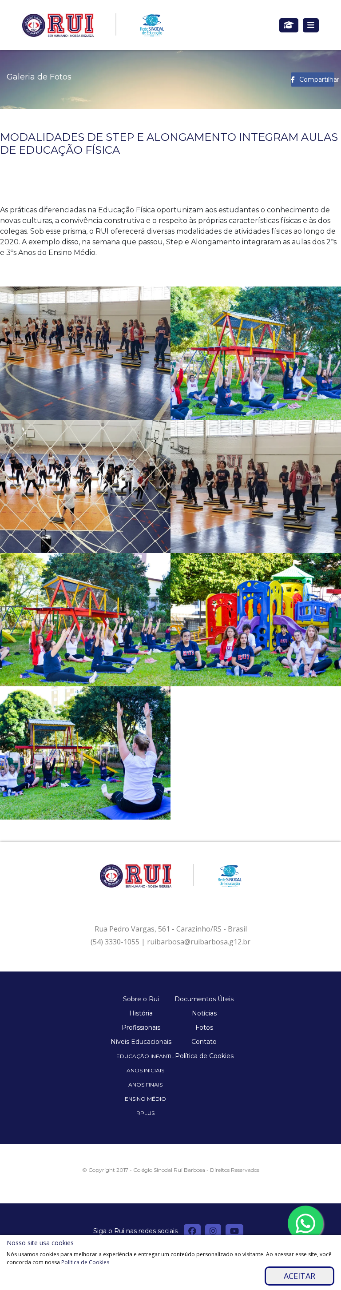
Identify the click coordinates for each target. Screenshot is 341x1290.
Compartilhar (316, 80)
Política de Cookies (204, 1056)
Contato (204, 1042)
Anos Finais (145, 1084)
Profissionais (141, 1027)
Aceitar (299, 1275)
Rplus (145, 1113)
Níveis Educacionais (141, 1042)
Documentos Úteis (204, 999)
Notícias (204, 1013)
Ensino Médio (145, 1098)
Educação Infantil (145, 1056)
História (141, 1013)
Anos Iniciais (145, 1070)
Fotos (204, 1027)
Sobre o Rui (141, 999)
